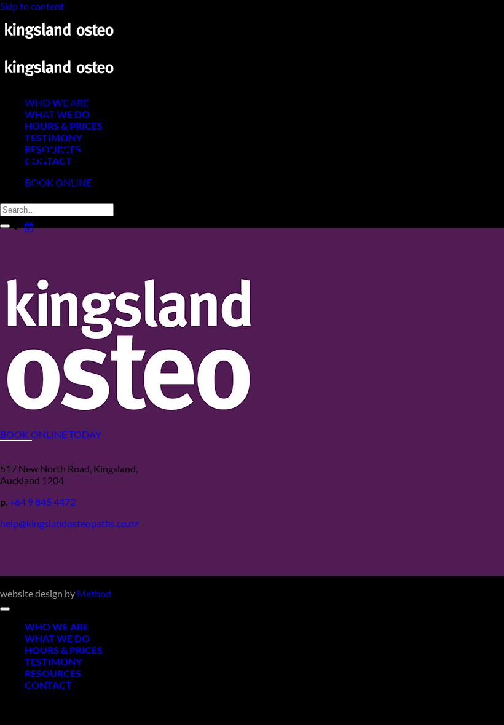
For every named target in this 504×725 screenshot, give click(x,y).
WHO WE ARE (57, 626)
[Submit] (5, 226)
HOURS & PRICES (64, 650)
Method (94, 593)
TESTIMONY (53, 137)
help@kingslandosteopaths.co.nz (69, 523)
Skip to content (32, 6)
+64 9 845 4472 (42, 502)
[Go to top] (5, 609)
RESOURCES (53, 673)
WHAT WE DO (57, 638)
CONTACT (48, 685)
